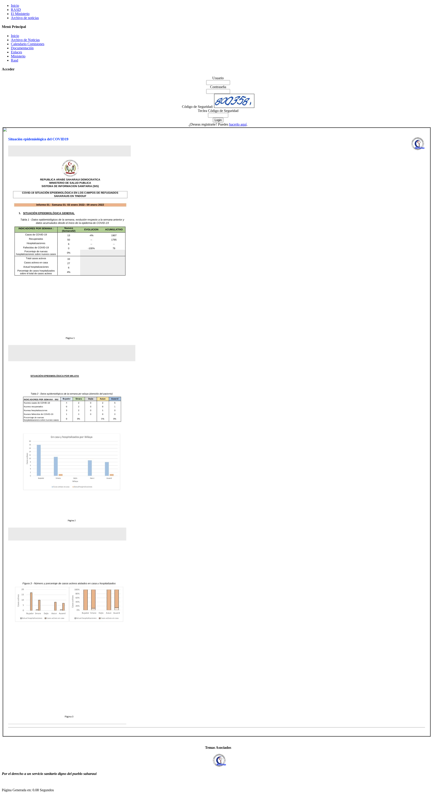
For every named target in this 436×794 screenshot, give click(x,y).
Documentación (22, 48)
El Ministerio (20, 14)
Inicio (15, 5)
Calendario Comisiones (27, 44)
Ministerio (18, 56)
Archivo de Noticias (25, 40)
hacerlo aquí (238, 124)
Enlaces (16, 52)
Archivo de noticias (25, 18)
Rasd (14, 60)
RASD (16, 10)
